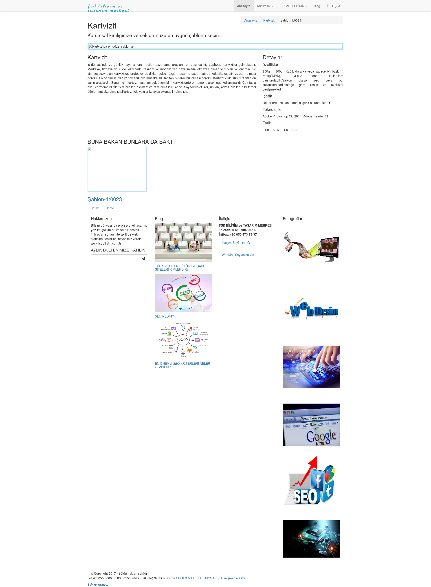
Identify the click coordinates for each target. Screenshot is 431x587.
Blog (317, 6)
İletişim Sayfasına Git (236, 242)
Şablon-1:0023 (105, 199)
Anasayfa (243, 6)
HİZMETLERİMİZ (292, 6)
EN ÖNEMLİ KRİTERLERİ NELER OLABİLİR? (182, 365)
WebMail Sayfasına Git (238, 254)
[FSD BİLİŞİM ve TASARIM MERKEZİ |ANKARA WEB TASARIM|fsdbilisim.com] (108, 5)
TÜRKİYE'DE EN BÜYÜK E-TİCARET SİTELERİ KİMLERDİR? (181, 267)
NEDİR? (164, 316)
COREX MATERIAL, (190, 578)
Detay (94, 208)
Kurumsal (264, 6)
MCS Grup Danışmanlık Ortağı (226, 578)
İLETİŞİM (333, 6)
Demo (110, 208)
